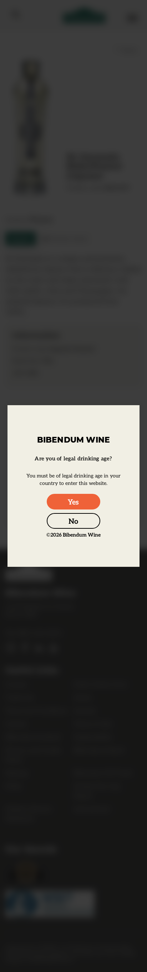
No (73, 521)
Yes (73, 501)
